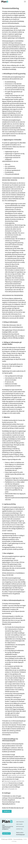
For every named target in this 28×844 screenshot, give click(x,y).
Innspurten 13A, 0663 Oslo (7, 826)
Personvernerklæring (17, 839)
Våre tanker (19, 824)
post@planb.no (5, 829)
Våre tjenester (20, 821)
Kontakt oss (19, 828)
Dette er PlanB (20, 826)
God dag (14, 841)
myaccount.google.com (10, 789)
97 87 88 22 (8, 827)
